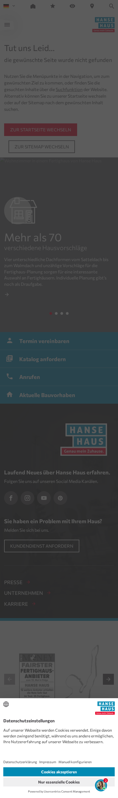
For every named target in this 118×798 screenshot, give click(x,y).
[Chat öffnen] (101, 785)
